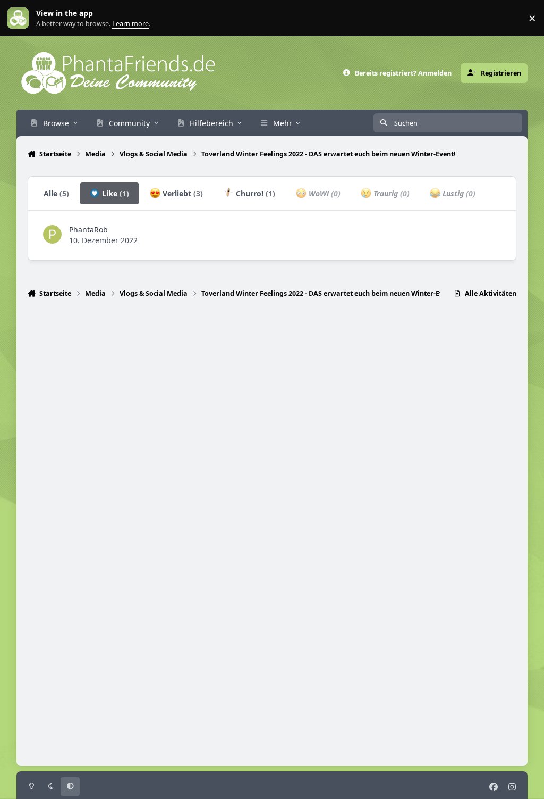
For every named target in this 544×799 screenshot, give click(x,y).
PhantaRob (88, 229)
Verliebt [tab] (181, 193)
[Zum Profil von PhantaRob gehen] (52, 234)
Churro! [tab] (254, 193)
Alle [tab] (56, 193)
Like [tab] (114, 193)
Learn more (20, 18)
